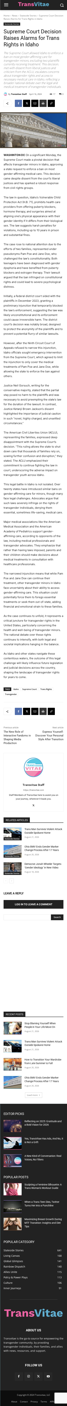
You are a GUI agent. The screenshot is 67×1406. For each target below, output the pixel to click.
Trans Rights (46, 689)
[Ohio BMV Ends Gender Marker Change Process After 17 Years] (13, 851)
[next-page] (11, 881)
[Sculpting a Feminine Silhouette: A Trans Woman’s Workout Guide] (13, 1189)
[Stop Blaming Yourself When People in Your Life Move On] (13, 1028)
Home (7, 15)
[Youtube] (48, 1376)
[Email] (34, 103)
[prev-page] (6, 881)
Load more (32, 1095)
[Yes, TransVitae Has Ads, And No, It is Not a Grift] (13, 1143)
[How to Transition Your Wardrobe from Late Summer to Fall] (13, 1064)
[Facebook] (18, 103)
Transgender (11, 694)
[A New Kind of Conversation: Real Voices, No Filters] (13, 1160)
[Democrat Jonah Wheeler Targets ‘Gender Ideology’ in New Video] (13, 868)
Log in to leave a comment (33, 904)
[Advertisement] (33, 961)
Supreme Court (29, 689)
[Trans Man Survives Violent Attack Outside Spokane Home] (13, 834)
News (15, 15)
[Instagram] (29, 1376)
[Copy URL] (51, 103)
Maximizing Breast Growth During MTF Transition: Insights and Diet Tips (43, 1223)
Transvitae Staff (19, 94)
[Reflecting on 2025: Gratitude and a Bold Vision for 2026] (13, 1126)
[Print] (43, 103)
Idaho (16, 689)
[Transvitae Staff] (6, 94)
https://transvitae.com (33, 790)
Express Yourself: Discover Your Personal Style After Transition (49, 735)
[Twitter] (38, 1376)
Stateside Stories (28, 15)
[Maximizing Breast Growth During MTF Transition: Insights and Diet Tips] (13, 1224)
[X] (26, 103)
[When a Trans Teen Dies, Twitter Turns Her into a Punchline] (13, 1206)
